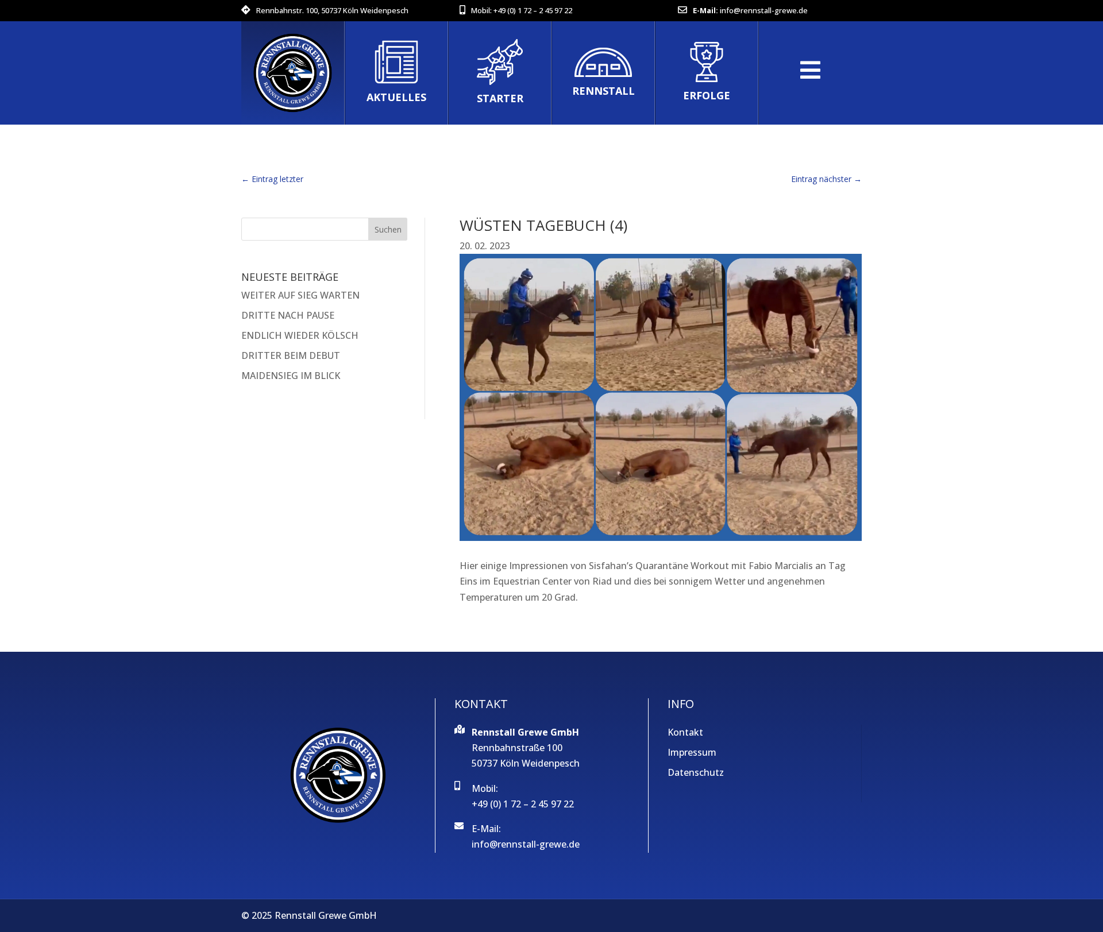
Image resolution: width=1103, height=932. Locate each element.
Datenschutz (696, 772)
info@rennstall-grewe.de (764, 10)
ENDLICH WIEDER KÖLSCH (299, 335)
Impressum (692, 752)
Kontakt (685, 732)
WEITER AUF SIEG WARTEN (300, 295)
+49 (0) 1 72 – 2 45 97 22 (532, 10)
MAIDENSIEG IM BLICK (290, 375)
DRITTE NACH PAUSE (287, 315)
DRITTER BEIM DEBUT (290, 355)
